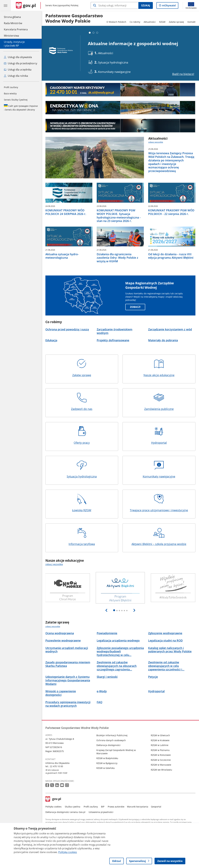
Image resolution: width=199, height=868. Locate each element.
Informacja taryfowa (82, 544)
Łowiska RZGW (81, 510)
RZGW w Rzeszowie (161, 754)
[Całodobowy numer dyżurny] (120, 89)
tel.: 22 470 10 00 (54, 766)
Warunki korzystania (137, 806)
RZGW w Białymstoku (107, 758)
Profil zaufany (11, 87)
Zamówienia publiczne (159, 409)
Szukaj (145, 5)
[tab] (90, 33)
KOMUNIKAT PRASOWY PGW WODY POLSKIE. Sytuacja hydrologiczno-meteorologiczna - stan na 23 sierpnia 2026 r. (119, 216)
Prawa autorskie (116, 806)
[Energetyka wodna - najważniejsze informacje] (120, 108)
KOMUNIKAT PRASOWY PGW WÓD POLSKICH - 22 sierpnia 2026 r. (171, 212)
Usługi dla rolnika (17, 76)
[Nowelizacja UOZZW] (120, 125)
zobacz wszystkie (155, 142)
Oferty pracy (82, 443)
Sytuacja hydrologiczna (82, 476)
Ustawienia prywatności (101, 812)
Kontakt (191, 21)
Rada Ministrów (13, 23)
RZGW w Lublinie (159, 745)
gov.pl (56, 799)
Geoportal (156, 806)
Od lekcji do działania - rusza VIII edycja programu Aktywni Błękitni (170, 256)
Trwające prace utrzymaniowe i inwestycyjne (159, 510)
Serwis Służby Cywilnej (16, 99)
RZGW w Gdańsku (105, 768)
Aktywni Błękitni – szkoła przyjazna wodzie (159, 544)
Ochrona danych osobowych (111, 740)
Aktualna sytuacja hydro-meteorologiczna (62, 256)
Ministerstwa (11, 35)
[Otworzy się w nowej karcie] (47, 785)
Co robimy (135, 21)
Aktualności (150, 21)
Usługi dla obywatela (19, 57)
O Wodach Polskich (116, 21)
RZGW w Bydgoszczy (106, 763)
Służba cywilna (72, 806)
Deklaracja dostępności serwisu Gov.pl (65, 812)
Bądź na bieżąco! (183, 74)
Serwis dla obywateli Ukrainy (21, 107)
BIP (102, 806)
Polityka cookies (53, 806)
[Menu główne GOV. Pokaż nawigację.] (5, 5)
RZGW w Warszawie (161, 764)
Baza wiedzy (10, 93)
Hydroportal (159, 443)
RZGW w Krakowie (160, 740)
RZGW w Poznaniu (160, 750)
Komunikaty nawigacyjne (159, 476)
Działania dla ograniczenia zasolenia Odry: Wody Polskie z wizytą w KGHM (117, 257)
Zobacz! (135, 307)
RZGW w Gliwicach (160, 735)
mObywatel (169, 6)
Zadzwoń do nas (81, 409)
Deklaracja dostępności (108, 745)
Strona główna (16, 17)
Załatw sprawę (176, 21)
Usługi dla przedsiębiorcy (22, 63)
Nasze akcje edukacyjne (158, 375)
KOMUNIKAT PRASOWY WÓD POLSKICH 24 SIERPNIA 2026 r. (65, 212)
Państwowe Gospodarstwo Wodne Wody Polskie (74, 18)
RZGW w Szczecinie (161, 759)
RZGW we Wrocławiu (161, 769)
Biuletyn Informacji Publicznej (111, 735)
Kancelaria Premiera (16, 29)
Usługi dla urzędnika (19, 69)
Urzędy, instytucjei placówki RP (14, 43)
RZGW (162, 21)
